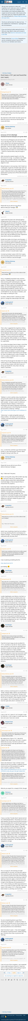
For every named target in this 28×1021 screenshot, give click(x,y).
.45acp (7, 83)
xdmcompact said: (6, 730)
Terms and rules (11, 1015)
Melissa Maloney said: (7, 188)
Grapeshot (8, 180)
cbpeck (7, 211)
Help (24, 1015)
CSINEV (7, 706)
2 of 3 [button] (14, 972)
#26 (26, 307)
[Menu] (2, 2)
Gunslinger (8, 570)
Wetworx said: (5, 853)
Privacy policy (19, 1015)
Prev (9, 972)
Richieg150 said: (5, 92)
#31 (26, 545)
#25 (26, 267)
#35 (26, 712)
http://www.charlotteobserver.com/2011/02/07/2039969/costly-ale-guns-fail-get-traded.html (14, 770)
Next (18, 972)
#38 (26, 850)
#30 (26, 511)
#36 (26, 727)
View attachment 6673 (7, 563)
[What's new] (23, 1)
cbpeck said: (4, 311)
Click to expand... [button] (14, 201)
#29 (26, 462)
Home (2, 1016)
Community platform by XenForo (13, 1019)
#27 (26, 377)
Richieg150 (4, 79)
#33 (26, 630)
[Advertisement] (14, 58)
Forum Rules (14, 38)
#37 (26, 798)
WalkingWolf (9, 302)
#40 (26, 944)
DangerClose (9, 721)
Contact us (3, 1015)
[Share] (24, 89)
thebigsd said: (5, 633)
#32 (26, 576)
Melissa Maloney (10, 126)
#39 (26, 900)
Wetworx (8, 792)
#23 (26, 185)
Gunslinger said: (5, 801)
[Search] (26, 1)
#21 (26, 89)
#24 (26, 217)
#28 (26, 429)
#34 (26, 670)
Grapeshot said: (5, 270)
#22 (26, 132)
